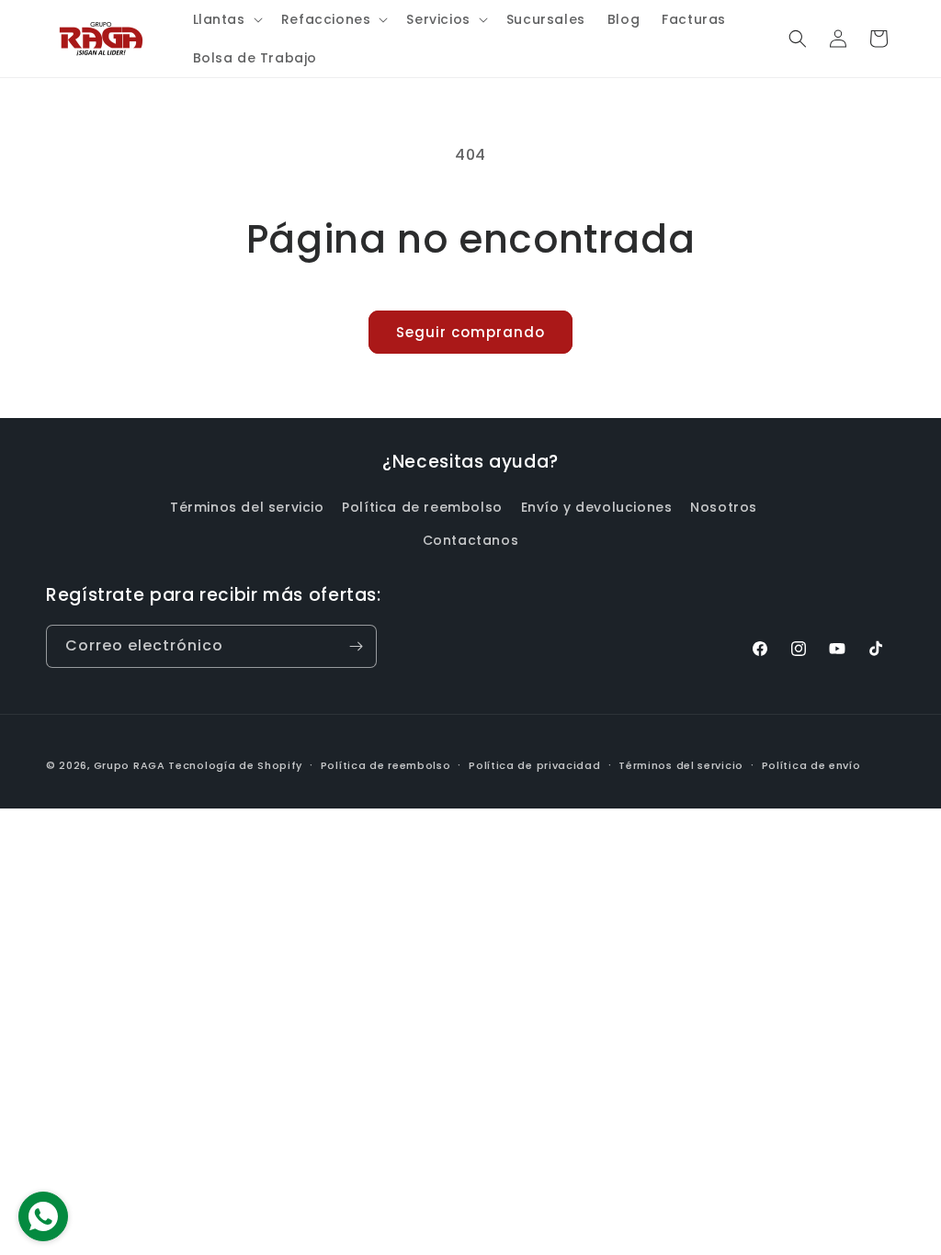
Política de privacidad (534, 765)
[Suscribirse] (355, 646)
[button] (226, 19)
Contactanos (471, 540)
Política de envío (811, 765)
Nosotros (723, 507)
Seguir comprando (470, 332)
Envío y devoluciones (597, 507)
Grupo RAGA (129, 765)
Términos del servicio (247, 507)
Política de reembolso (422, 507)
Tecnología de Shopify (235, 765)
